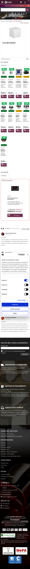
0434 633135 (6, 492)
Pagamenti (5, 449)
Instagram (6, 508)
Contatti (4, 465)
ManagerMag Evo (15, 519)
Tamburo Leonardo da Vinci (11, 456)
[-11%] (15, 193)
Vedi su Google (25, 229)
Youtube (5, 506)
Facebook (5, 503)
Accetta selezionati (15, 309)
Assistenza (4, 463)
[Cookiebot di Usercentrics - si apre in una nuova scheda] (19, 255)
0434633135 (6, 494)
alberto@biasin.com (9, 497)
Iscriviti (25, 354)
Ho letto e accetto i (8, 351)
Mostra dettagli (22, 300)
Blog (29, 0)
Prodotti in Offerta (7, 476)
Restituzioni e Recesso (9, 452)
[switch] (26, 284)
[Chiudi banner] (27, 254)
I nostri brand (5, 474)
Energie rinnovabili (7, 454)
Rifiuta (15, 313)
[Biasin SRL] (6, 2)
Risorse (3, 443)
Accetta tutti (15, 304)
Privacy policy (6, 447)
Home (2, 21)
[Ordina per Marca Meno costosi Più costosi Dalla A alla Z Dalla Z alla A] (5, 65)
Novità (3, 479)
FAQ (2, 467)
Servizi (3, 445)
